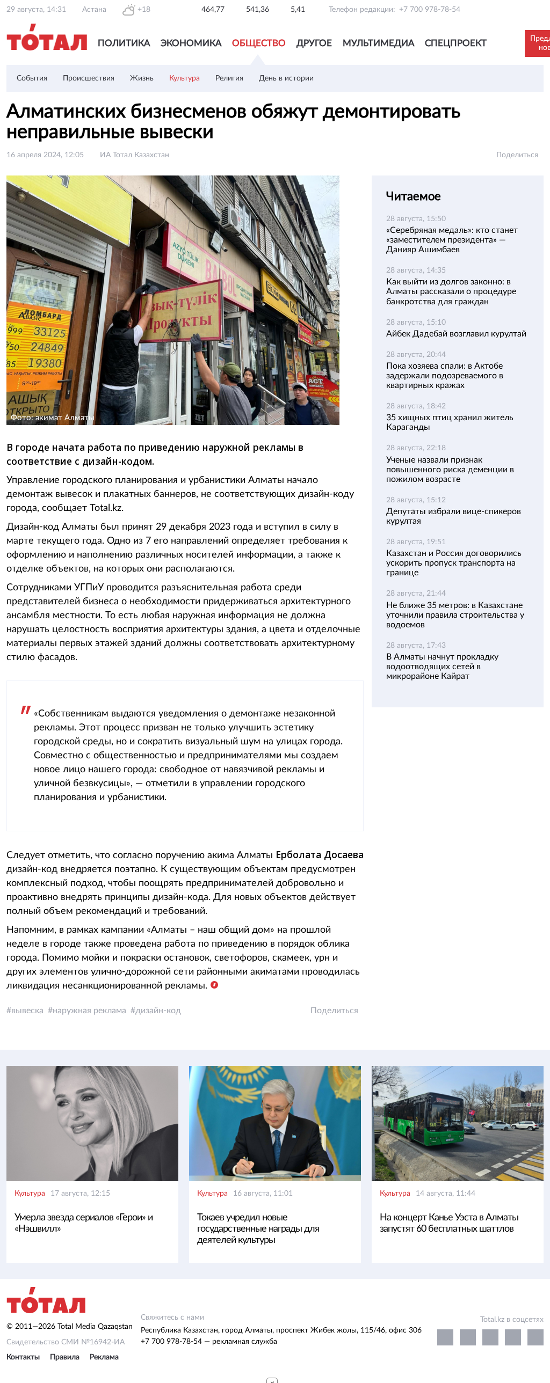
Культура (184, 78)
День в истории (286, 78)
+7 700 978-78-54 (429, 9)
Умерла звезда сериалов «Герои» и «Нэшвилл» (84, 1223)
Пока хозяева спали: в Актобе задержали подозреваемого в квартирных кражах (444, 376)
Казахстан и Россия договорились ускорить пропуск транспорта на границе (454, 563)
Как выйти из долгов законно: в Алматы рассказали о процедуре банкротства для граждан (451, 291)
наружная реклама (89, 1010)
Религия (229, 78)
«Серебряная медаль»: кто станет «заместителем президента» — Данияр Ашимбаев (452, 240)
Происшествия (88, 78)
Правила (64, 1357)
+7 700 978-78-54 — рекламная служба (209, 1341)
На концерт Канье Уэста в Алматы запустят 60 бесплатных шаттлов (449, 1223)
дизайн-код (158, 1010)
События (32, 78)
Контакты (23, 1357)
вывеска (27, 1010)
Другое (314, 43)
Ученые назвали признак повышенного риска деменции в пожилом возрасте (450, 470)
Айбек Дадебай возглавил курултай (456, 334)
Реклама (104, 1357)
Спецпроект (456, 43)
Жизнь (142, 78)
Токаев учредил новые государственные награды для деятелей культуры (258, 1229)
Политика (124, 43)
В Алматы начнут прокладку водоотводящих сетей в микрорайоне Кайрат (442, 666)
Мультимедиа (378, 43)
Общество (259, 43)
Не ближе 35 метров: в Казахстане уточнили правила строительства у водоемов (455, 615)
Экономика (191, 43)
